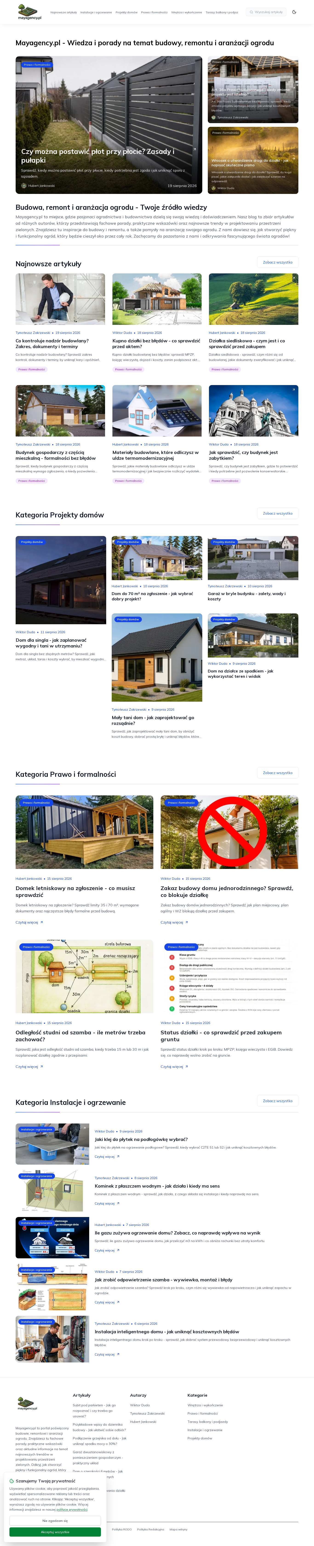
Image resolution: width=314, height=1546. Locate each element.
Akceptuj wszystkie (55, 1532)
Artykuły (82, 1395)
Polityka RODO (122, 1529)
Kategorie (197, 1395)
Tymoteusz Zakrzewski (33, 333)
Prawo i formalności (154, 12)
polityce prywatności (72, 1509)
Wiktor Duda (122, 333)
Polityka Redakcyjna (150, 1529)
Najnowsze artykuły (64, 12)
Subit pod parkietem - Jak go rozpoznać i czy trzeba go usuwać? (94, 1410)
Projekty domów (126, 12)
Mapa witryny (178, 1529)
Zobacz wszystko (278, 262)
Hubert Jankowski (222, 333)
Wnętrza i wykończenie (186, 12)
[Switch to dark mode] (294, 12)
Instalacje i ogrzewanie (96, 12)
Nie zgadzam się (55, 1521)
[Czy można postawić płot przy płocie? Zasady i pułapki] (109, 125)
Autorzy (138, 1395)
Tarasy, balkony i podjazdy (223, 12)
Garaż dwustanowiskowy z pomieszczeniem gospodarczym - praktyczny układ (98, 1457)
